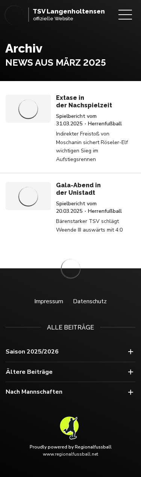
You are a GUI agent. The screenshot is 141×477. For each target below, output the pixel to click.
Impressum (48, 301)
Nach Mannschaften (34, 392)
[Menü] (125, 14)
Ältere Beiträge (29, 372)
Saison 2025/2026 (32, 352)
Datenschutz (90, 301)
